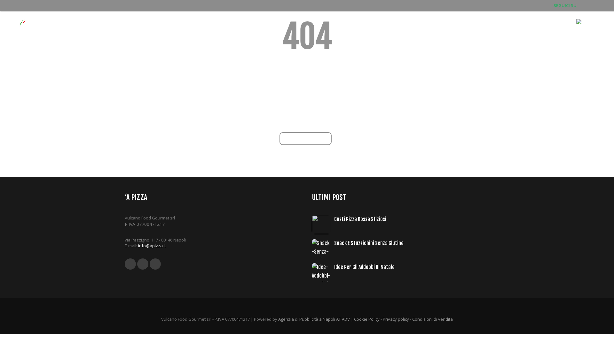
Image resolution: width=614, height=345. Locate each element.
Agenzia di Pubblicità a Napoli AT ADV (314, 319)
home (411, 29)
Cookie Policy (367, 319)
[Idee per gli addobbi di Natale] (323, 272)
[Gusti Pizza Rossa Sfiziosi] (323, 224)
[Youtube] (591, 5)
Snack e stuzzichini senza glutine (369, 243)
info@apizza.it (152, 246)
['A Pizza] (29, 29)
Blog (510, 29)
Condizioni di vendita (432, 319)
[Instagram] (600, 5)
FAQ (530, 29)
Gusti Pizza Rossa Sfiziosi (360, 219)
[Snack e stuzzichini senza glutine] (323, 248)
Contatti (555, 29)
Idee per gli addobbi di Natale (364, 267)
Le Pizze (466, 29)
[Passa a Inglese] (587, 28)
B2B (490, 29)
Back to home (307, 138)
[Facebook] (581, 5)
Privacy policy (396, 319)
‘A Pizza (437, 29)
